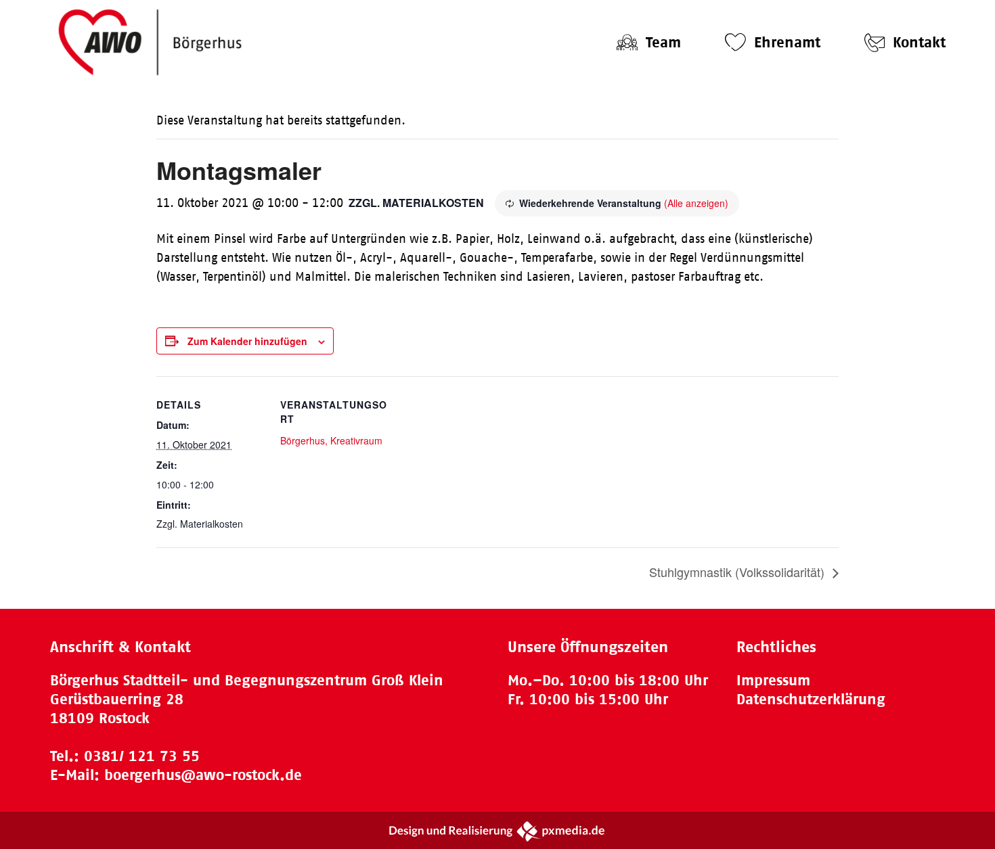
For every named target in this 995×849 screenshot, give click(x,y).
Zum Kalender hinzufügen (247, 341)
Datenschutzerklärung (810, 699)
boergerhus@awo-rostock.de (203, 774)
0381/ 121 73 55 (142, 756)
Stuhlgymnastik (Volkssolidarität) (738, 571)
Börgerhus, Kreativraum (331, 440)
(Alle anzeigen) (696, 203)
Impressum (773, 680)
